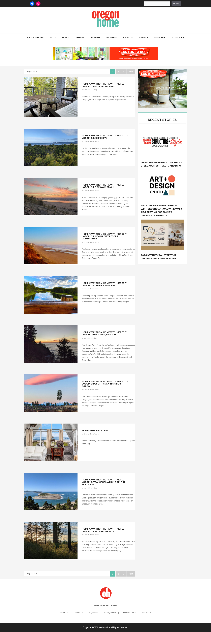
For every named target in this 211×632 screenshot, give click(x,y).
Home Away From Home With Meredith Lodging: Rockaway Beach (105, 186)
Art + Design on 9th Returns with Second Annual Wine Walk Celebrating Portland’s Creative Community (161, 210)
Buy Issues (178, 37)
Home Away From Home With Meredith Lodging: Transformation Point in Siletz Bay (105, 482)
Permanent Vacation (95, 430)
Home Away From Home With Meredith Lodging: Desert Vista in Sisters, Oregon (105, 384)
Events (143, 37)
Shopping (111, 37)
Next (131, 71)
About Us (64, 612)
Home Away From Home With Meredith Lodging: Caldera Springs (105, 530)
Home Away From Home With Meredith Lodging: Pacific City (105, 136)
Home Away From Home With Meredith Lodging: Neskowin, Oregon (105, 333)
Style (53, 37)
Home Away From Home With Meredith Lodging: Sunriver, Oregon (105, 284)
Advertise (146, 612)
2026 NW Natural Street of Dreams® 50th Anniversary (159, 257)
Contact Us (78, 612)
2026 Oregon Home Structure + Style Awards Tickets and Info (161, 164)
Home (65, 37)
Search (176, 3)
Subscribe (159, 37)
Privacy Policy (110, 612)
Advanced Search (129, 612)
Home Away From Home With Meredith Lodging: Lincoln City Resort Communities (105, 236)
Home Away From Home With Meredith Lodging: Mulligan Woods (105, 85)
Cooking (95, 37)
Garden (79, 37)
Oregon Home (35, 37)
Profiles (128, 37)
